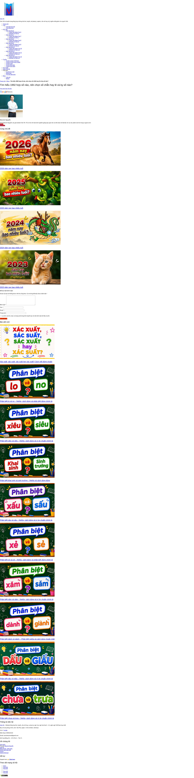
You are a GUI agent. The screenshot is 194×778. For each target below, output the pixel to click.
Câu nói (8, 77)
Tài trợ (2, 751)
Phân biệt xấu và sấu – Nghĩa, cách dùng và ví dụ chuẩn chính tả (26, 520)
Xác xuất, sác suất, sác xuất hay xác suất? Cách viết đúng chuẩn (26, 362)
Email (2, 310)
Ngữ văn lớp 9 (10, 43)
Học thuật (5, 67)
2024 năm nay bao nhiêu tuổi (11, 248)
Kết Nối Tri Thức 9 (14, 45)
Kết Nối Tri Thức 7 (14, 37)
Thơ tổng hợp (9, 28)
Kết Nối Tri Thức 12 (14, 58)
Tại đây (5, 730)
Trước (1, 124)
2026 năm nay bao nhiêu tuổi (11, 168)
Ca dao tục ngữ (10, 71)
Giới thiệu (2, 744)
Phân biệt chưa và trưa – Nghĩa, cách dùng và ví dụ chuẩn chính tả (27, 718)
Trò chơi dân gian (11, 74)
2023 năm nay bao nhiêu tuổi (11, 287)
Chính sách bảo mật (5, 750)
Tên (1, 307)
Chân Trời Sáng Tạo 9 (15, 44)
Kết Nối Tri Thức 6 (14, 33)
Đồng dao (8, 73)
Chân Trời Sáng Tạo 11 (15, 52)
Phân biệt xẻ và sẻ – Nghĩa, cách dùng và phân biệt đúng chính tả (26, 560)
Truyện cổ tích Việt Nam (12, 61)
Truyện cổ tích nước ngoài (13, 62)
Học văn (5, 29)
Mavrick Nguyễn (9, 746)
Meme (7, 78)
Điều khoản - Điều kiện (6, 748)
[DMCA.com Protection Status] (4, 776)
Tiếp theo (2, 125)
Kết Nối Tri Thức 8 (14, 41)
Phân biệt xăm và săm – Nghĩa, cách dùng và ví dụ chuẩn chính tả (26, 599)
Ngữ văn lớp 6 (10, 30)
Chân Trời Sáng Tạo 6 (15, 32)
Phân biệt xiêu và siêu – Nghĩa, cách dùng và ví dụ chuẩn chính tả (26, 441)
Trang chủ (5, 24)
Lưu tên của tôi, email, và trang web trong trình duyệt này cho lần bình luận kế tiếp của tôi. (26, 316)
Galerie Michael (4, 752)
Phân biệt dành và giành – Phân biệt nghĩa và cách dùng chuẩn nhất (27, 639)
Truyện (5, 59)
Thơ (4, 25)
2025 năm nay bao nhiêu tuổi (11, 208)
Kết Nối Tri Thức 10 (14, 50)
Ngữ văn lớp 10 (10, 47)
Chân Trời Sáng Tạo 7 (15, 36)
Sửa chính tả (6, 69)
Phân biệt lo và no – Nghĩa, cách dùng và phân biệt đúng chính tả (26, 401)
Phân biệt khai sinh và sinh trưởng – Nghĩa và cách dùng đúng (25, 480)
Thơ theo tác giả (10, 26)
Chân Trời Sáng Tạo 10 (15, 48)
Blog (4, 76)
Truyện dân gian (10, 65)
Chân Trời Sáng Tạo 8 (15, 40)
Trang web (3, 313)
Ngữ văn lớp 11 (10, 51)
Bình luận (3, 304)
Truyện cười (9, 63)
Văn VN (2, 18)
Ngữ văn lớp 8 (10, 39)
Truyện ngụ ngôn (10, 66)
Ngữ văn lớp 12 (10, 55)
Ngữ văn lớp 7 (10, 35)
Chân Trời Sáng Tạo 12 (15, 56)
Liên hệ (2, 747)
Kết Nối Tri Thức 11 (14, 54)
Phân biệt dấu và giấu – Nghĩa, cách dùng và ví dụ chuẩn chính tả (26, 679)
